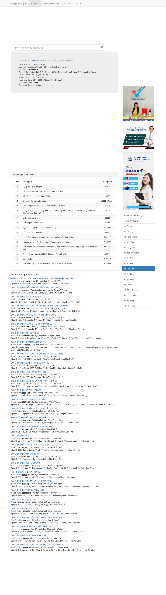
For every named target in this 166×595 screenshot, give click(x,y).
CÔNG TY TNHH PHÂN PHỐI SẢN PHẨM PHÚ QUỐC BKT (35, 287)
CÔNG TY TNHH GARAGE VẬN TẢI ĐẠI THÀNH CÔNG (33, 314)
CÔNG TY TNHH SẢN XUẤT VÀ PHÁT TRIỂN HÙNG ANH (34, 381)
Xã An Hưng (129, 274)
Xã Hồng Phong (130, 236)
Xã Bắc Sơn (129, 226)
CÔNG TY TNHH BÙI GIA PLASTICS (26, 296)
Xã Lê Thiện (129, 231)
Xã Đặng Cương (130, 290)
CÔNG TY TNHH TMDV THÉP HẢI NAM (27, 490)
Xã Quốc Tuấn (130, 295)
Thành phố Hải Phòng (133, 215)
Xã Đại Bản (128, 258)
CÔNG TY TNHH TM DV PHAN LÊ (25, 499)
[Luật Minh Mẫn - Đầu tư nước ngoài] (138, 137)
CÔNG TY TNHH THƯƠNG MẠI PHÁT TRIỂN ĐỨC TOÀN (34, 526)
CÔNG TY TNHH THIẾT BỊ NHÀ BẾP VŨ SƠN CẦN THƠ (34, 444)
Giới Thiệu (67, 3)
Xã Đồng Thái (129, 247)
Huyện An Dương (131, 220)
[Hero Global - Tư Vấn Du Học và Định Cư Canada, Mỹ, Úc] (138, 181)
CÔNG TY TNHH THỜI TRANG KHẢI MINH (29, 535)
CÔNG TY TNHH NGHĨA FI (22, 435)
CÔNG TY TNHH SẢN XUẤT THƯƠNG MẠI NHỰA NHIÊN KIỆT (37, 517)
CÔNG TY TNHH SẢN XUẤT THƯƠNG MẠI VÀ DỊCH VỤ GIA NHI (37, 353)
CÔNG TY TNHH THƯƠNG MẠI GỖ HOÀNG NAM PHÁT (34, 324)
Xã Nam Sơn (129, 242)
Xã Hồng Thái (129, 306)
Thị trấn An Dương (131, 252)
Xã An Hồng (129, 279)
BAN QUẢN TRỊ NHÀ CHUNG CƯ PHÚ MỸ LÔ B (31, 417)
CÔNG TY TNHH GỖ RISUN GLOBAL (26, 390)
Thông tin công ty (18, 3)
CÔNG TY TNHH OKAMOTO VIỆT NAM (27, 342)
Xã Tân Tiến (129, 268)
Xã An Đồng (129, 300)
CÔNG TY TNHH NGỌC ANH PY (24, 508)
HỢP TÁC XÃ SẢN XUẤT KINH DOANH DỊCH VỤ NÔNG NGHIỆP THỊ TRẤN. (42, 278)
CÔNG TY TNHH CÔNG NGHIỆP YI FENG (28, 399)
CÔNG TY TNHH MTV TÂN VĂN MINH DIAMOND (31, 481)
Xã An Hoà (128, 263)
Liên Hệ (78, 3)
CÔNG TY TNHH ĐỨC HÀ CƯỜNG (25, 463)
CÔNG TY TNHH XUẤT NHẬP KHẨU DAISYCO (30, 362)
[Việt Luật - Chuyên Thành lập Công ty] (138, 103)
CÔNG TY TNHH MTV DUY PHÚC (25, 333)
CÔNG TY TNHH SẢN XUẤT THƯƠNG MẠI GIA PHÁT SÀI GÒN (37, 544)
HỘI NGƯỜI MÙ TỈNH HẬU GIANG (25, 472)
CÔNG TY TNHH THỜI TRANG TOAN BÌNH (29, 372)
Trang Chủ (35, 3)
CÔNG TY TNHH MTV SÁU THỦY (25, 453)
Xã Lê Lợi (128, 284)
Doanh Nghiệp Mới (51, 3)
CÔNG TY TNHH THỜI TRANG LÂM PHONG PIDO (32, 426)
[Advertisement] (64, 25)
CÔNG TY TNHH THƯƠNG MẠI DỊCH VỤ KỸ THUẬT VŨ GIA (36, 408)
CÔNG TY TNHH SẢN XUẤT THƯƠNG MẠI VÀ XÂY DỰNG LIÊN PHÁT (40, 305)
